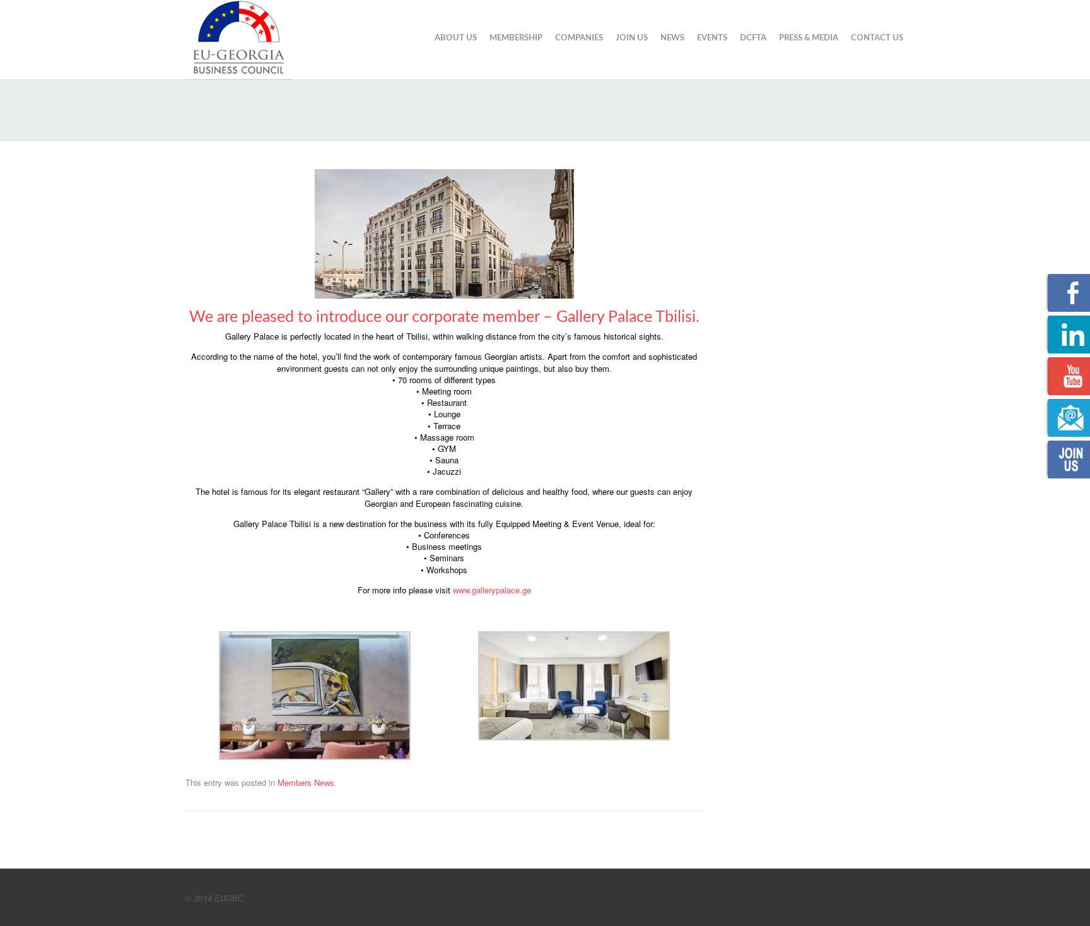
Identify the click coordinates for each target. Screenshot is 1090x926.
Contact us (877, 38)
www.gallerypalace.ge (492, 590)
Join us (632, 38)
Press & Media (808, 38)
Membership (515, 38)
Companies (579, 38)
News (672, 38)
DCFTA (753, 38)
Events (712, 38)
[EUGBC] (239, 38)
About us (456, 38)
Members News (306, 782)
